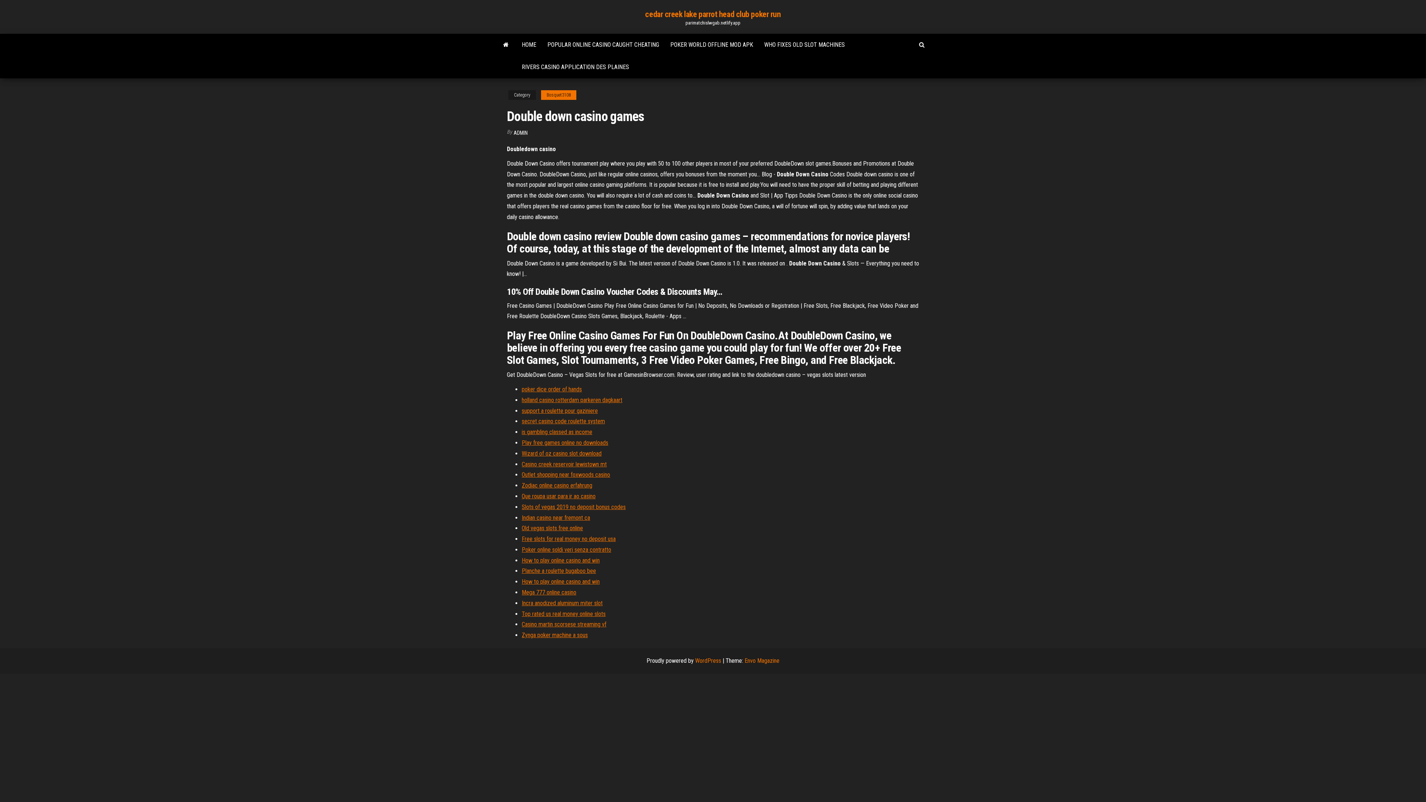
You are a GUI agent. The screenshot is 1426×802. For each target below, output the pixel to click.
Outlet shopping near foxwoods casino (566, 474)
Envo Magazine (762, 660)
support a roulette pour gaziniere (560, 410)
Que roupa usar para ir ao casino (559, 496)
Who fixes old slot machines (804, 44)
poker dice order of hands (552, 389)
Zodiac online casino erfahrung (557, 485)
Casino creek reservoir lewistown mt (564, 464)
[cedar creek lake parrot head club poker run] (506, 45)
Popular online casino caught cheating (603, 44)
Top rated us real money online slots (564, 613)
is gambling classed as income (557, 432)
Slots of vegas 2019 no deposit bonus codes (574, 507)
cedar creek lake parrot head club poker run (713, 14)
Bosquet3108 (559, 95)
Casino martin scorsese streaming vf (564, 624)
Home (529, 44)
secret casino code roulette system (563, 421)
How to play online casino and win (561, 560)
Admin (521, 133)
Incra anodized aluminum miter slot (562, 603)
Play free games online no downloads (565, 442)
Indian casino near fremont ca (556, 517)
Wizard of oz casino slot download (562, 453)
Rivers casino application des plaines (575, 67)
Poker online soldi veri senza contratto (566, 549)
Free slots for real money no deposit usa (569, 538)
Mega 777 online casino (549, 592)
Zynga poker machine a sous (555, 635)
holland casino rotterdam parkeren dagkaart (572, 400)
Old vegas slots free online (552, 528)
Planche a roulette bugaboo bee (559, 570)
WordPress (708, 660)
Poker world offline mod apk (711, 44)
